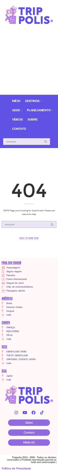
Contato (19, 128)
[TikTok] (42, 413)
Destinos (32, 101)
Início (16, 101)
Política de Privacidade (16, 468)
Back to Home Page (29, 238)
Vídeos (17, 119)
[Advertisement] (29, 60)
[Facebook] (33, 413)
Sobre (33, 119)
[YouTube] (25, 413)
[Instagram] (16, 413)
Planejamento (39, 110)
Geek (16, 110)
